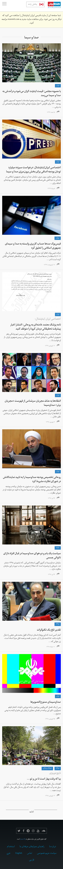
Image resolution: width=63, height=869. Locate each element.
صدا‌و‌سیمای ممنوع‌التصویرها (45, 702)
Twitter (19, 830)
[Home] (53, 6)
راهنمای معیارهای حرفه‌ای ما (31, 846)
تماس (29, 853)
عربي (9, 853)
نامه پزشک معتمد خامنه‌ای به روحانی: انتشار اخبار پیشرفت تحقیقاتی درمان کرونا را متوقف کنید (35, 327)
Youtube (38, 830)
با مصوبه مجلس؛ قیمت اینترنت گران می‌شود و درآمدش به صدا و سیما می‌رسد (31, 94)
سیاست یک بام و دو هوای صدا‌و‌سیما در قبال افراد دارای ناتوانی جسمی (32, 556)
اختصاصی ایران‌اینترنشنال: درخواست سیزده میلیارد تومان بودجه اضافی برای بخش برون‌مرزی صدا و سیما (33, 170)
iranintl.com (13, 19)
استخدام (11, 846)
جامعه (57, 548)
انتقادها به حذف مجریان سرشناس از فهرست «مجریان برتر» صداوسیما (33, 403)
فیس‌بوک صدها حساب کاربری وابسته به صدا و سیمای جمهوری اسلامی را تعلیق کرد (33, 246)
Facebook (23, 830)
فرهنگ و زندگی (47, 768)
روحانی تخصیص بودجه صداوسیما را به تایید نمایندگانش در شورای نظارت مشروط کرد (32, 480)
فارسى (31, 860)
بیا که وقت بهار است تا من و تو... (44, 779)
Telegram (28, 830)
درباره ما (52, 846)
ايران (57, 85)
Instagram (33, 830)
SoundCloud (43, 830)
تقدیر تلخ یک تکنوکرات (49, 630)
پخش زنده (32, 4)
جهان (57, 238)
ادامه (31, 812)
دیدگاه (57, 624)
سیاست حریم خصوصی (46, 853)
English (18, 853)
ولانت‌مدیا (23, 839)
